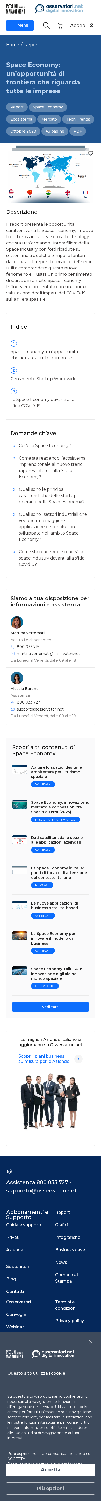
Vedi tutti (50, 1006)
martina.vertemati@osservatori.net (48, 653)
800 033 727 (28, 702)
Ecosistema (21, 119)
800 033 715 (28, 646)
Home (12, 44)
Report (31, 44)
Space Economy (48, 107)
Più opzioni (50, 1488)
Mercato (49, 119)
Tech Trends (78, 119)
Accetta (50, 1470)
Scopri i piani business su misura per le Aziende (43, 1059)
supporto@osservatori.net (40, 709)
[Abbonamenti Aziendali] (78, 1059)
